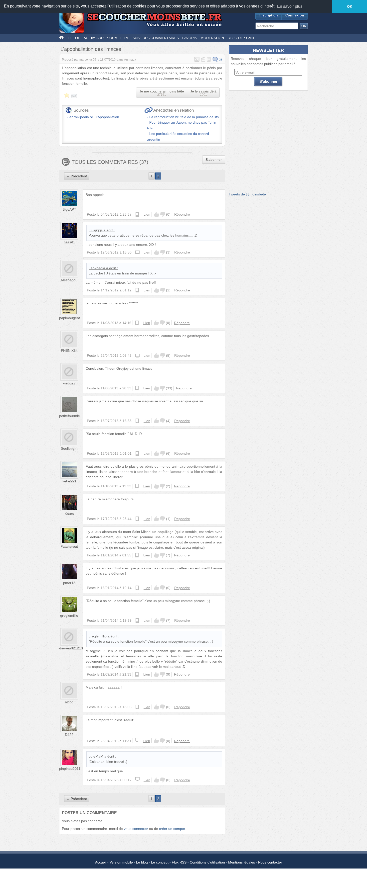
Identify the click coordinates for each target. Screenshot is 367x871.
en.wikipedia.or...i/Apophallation (94, 117)
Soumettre (118, 38)
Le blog (142, 862)
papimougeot (69, 318)
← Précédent (76, 176)
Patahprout (69, 546)
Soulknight (69, 448)
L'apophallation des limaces (90, 49)
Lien (147, 214)
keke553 (69, 481)
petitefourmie (69, 416)
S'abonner (213, 160)
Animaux (130, 59)
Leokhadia (97, 268)
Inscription (268, 15)
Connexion (294, 15)
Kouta (69, 514)
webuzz (69, 383)
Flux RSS (179, 862)
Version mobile (121, 862)
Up (156, 214)
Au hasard (94, 38)
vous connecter (136, 829)
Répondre (182, 214)
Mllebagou (69, 280)
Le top (74, 38)
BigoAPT (69, 209)
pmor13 (69, 583)
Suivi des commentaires (156, 38)
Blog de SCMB (240, 38)
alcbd (69, 702)
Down (162, 214)
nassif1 (69, 242)
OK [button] (349, 6)
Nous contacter (270, 862)
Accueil (100, 862)
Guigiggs (96, 230)
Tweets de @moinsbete (247, 194)
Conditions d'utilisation (207, 862)
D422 (69, 735)
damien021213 (71, 648)
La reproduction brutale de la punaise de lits (184, 117)
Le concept (160, 862)
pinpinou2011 (69, 769)
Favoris (189, 38)
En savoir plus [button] (289, 6)
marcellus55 (87, 59)
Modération (212, 38)
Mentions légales (241, 862)
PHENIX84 (69, 350)
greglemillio (69, 615)
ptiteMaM (96, 756)
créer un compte (172, 829)
